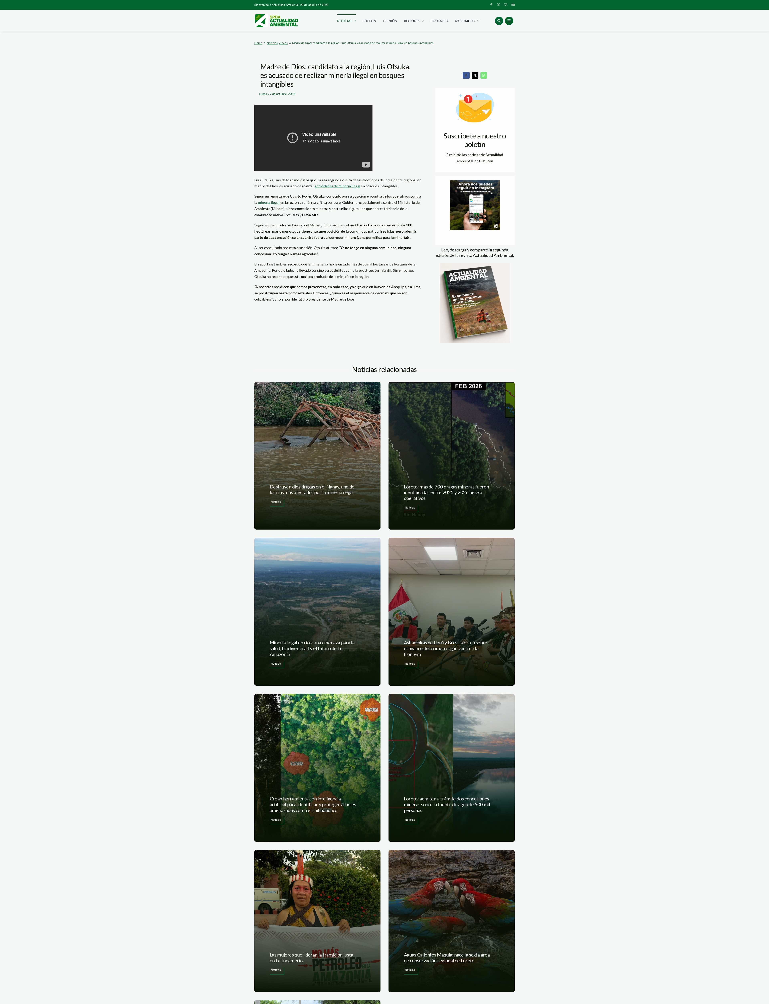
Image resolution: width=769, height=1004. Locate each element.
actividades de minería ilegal (337, 186)
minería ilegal (268, 202)
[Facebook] (466, 75)
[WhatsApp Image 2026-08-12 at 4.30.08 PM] (475, 264)
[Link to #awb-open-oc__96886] (499, 21)
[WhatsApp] (483, 75)
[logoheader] (276, 15)
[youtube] (513, 4)
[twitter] (498, 4)
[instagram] (505, 4)
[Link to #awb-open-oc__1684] (509, 21)
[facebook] (491, 4)
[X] (475, 75)
